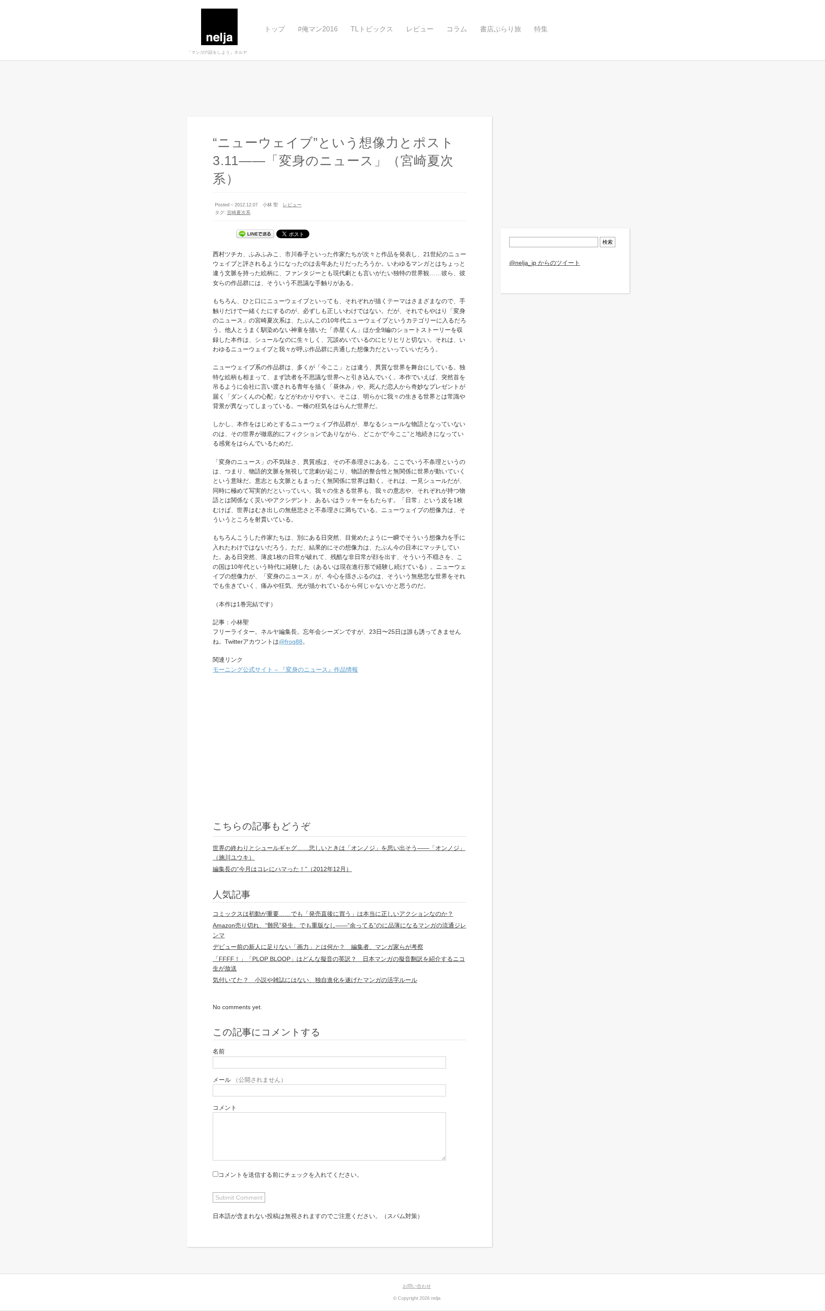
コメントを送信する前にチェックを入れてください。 (290, 1174)
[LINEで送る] (255, 234)
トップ (274, 29)
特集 (541, 29)
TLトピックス (372, 29)
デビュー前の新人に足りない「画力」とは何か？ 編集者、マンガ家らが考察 (318, 946)
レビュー (420, 29)
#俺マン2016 (318, 29)
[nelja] (219, 30)
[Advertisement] (412, 88)
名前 (219, 1051)
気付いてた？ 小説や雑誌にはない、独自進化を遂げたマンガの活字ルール (315, 979)
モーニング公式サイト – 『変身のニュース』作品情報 (285, 669)
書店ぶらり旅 (500, 29)
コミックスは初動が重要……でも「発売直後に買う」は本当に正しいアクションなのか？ (333, 913)
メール (250, 1079)
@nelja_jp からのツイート (544, 262)
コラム (456, 29)
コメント (225, 1107)
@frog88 (290, 641)
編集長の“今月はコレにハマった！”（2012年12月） (282, 869)
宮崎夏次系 (239, 212)
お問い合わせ (417, 1286)
